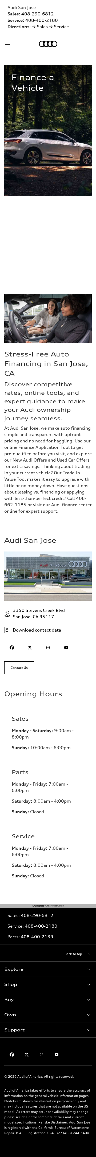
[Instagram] (41, 1054)
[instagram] (48, 647)
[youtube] (66, 647)
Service (61, 26)
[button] (48, 969)
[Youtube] (56, 1054)
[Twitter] (26, 1054)
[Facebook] (11, 1054)
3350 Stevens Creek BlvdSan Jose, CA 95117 (39, 613)
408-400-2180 (41, 20)
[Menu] (8, 44)
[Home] (48, 44)
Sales (42, 26)
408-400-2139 (37, 936)
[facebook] (11, 647)
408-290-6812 (37, 13)
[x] (29, 647)
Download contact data (37, 630)
